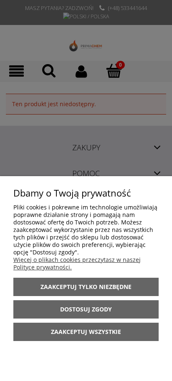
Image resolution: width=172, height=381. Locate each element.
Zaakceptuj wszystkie (86, 332)
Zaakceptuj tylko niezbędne (86, 287)
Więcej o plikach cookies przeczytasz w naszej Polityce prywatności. (77, 263)
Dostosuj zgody (86, 309)
